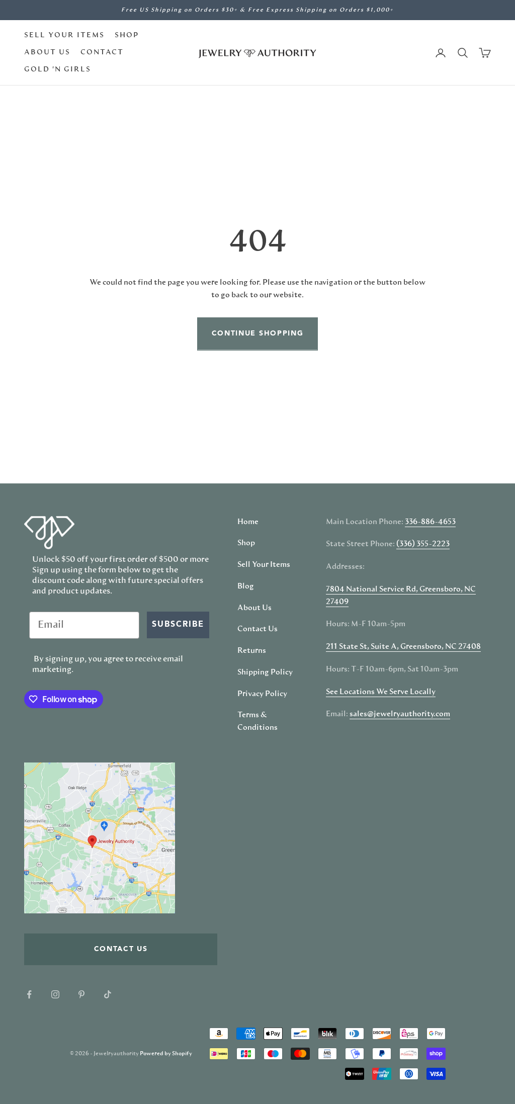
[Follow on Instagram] (55, 994)
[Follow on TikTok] (108, 994)
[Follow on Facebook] (29, 994)
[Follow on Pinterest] (81, 994)
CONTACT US (121, 949)
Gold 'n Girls (57, 69)
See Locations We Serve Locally (381, 692)
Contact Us (257, 629)
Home (248, 522)
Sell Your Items (64, 35)
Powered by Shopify (166, 1053)
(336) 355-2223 (423, 544)
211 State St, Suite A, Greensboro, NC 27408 (403, 647)
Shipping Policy (265, 672)
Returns (251, 651)
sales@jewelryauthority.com (400, 714)
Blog (245, 586)
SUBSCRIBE (178, 625)
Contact (102, 52)
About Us (47, 52)
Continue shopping (258, 333)
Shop (127, 35)
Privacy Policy (262, 694)
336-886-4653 (430, 522)
